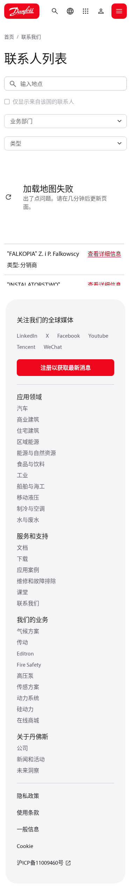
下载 (22, 558)
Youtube (98, 335)
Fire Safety (29, 664)
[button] (85, 11)
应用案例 (28, 569)
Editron (25, 653)
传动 (22, 642)
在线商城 (28, 720)
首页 (9, 37)
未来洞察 (28, 770)
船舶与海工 (31, 486)
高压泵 (25, 675)
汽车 (22, 408)
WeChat (53, 346)
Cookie (25, 845)
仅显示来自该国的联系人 (43, 101)
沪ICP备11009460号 (40, 862)
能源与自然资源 (36, 452)
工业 (22, 475)
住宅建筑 (28, 430)
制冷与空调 (31, 508)
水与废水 (28, 519)
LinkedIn (27, 335)
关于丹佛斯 (32, 737)
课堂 (22, 592)
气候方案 (28, 631)
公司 (22, 748)
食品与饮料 (31, 464)
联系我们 (31, 37)
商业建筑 (28, 419)
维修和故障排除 (36, 581)
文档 (22, 547)
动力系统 (28, 697)
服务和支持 (32, 536)
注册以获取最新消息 (66, 367)
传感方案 (28, 686)
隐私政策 (28, 795)
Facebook (68, 335)
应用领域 (29, 397)
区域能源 (28, 441)
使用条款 (28, 812)
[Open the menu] (119, 11)
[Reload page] (8, 197)
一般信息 (28, 829)
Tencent (26, 346)
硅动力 (25, 709)
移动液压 (28, 497)
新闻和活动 (31, 759)
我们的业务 (32, 620)
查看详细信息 (104, 253)
